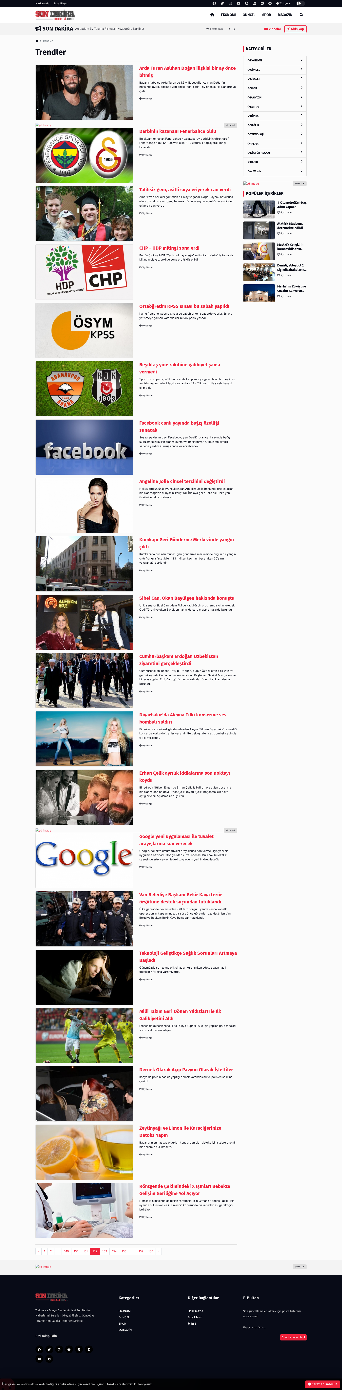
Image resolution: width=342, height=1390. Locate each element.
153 (104, 1251)
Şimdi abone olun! (293, 1337)
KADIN (254, 162)
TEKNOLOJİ (257, 134)
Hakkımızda (42, 3)
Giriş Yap (297, 29)
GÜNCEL (249, 15)
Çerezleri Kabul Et (324, 1384)
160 (150, 1251)
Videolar (274, 29)
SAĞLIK (254, 125)
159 (141, 1251)
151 (86, 1251)
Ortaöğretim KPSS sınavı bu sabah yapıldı (184, 306)
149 (66, 1251)
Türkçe (283, 3)
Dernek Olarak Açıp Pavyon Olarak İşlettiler (186, 1069)
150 (76, 1251)
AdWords (255, 171)
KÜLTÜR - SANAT (260, 153)
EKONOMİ (228, 15)
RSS (193, 1323)
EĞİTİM (254, 106)
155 (124, 1251)
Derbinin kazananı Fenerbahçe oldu (177, 131)
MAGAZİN (285, 15)
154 (114, 1251)
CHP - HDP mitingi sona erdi (169, 248)
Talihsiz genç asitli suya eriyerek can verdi (185, 189)
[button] (229, 29)
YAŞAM (254, 143)
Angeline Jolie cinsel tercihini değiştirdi (182, 481)
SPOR (266, 15)
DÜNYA (254, 115)
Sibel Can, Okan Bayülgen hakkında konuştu (187, 598)
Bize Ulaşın (60, 3)
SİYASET (255, 79)
